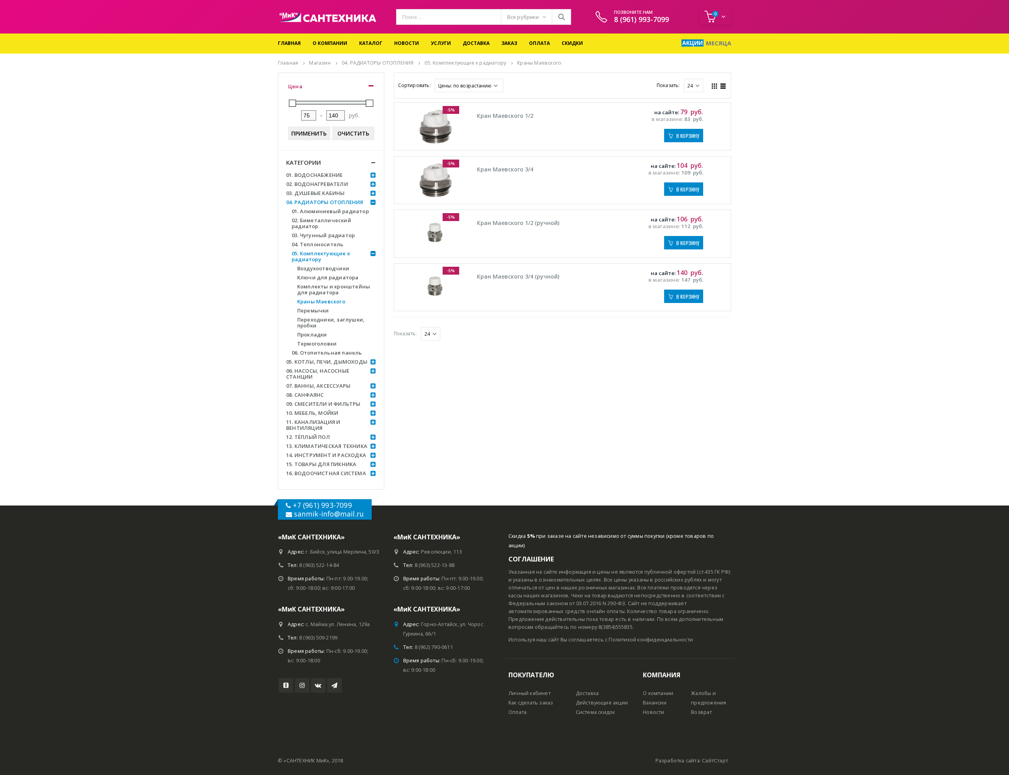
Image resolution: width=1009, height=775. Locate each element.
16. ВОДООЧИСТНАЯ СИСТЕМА (326, 473)
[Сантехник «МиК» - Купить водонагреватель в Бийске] (327, 16)
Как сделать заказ (530, 702)
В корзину (688, 135)
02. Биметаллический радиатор (321, 223)
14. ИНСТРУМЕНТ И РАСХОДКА (326, 455)
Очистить (353, 133)
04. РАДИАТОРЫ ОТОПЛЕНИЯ (324, 202)
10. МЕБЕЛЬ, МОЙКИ (312, 412)
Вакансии (654, 702)
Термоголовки (317, 343)
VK (318, 685)
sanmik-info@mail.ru (329, 514)
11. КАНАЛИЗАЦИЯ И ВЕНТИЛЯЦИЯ (313, 424)
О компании (330, 43)
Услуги (441, 43)
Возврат (701, 712)
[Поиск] (561, 16)
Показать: (668, 85)
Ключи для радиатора (328, 277)
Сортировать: (414, 85)
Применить (309, 133)
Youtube (286, 685)
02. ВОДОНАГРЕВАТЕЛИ (317, 184)
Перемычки (313, 310)
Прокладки (312, 334)
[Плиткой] (714, 85)
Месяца (718, 43)
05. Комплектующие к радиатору (321, 256)
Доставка (476, 43)
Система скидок (595, 712)
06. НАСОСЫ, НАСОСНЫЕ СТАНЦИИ (317, 373)
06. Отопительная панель (327, 352)
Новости (406, 43)
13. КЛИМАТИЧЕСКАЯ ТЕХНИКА (326, 446)
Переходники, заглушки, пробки (331, 322)
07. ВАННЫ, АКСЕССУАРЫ (318, 385)
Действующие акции (602, 702)
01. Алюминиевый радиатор (330, 211)
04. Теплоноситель (317, 244)
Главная (289, 43)
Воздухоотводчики (323, 268)
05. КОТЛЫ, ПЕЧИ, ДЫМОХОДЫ (326, 361)
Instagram (302, 685)
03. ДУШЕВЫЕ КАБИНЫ (315, 193)
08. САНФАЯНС (305, 394)
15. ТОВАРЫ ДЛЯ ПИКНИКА (321, 464)
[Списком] (723, 85)
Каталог (370, 43)
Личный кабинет (529, 693)
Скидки (572, 43)
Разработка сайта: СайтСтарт (691, 760)
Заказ (509, 43)
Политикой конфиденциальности (651, 639)
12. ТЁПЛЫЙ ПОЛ (308, 436)
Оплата (539, 43)
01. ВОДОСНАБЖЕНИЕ (314, 174)
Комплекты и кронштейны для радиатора (333, 289)
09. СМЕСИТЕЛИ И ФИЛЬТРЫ (323, 403)
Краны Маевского (321, 301)
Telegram (334, 685)
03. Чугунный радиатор (323, 235)
